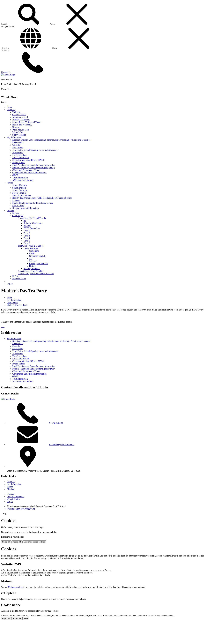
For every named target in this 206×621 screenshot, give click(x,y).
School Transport (19, 190)
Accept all (17, 542)
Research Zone (19, 278)
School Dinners (19, 188)
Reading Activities (32, 268)
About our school (20, 117)
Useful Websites (31, 248)
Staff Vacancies (19, 135)
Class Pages (17, 215)
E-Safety (16, 200)
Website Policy (13, 499)
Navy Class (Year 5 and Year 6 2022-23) (36, 273)
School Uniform (19, 185)
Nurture (15, 127)
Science (32, 261)
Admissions (17, 152)
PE (25, 220)
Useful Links (18, 205)
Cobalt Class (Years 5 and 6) (30, 271)
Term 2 (27, 233)
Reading (27, 225)
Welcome (16, 112)
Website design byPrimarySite (21, 509)
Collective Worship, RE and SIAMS (28, 160)
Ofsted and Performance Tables (26, 170)
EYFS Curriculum (32, 228)
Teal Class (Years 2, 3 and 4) (30, 246)
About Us (11, 109)
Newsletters (17, 147)
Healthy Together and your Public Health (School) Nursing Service (42, 198)
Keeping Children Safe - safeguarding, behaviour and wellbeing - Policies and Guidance (51, 140)
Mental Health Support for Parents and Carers (32, 203)
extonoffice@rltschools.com (61, 444)
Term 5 (27, 241)
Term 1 (27, 230)
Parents (10, 183)
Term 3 (27, 236)
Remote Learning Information (25, 208)
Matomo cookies (15, 587)
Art (30, 258)
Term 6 (27, 243)
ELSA (15, 276)
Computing (34, 251)
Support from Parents (21, 195)
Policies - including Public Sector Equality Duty (33, 167)
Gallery (15, 213)
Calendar (16, 145)
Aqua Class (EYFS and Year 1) (32, 218)
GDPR (15, 175)
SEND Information (20, 157)
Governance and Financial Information (29, 172)
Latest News (17, 142)
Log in (10, 283)
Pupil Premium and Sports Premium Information (33, 165)
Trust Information (20, 177)
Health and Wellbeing (22, 124)
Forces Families (19, 193)
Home (9, 107)
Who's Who (17, 132)
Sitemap (10, 494)
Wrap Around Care (20, 130)
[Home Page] (8, 74)
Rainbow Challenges (33, 223)
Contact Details (19, 114)
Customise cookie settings (34, 542)
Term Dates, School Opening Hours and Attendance (35, 150)
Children (10, 210)
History (32, 266)
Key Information (14, 137)
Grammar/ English (37, 256)
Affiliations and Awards (22, 180)
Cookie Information (15, 496)
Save (26, 618)
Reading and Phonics (38, 263)
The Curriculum (19, 155)
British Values (18, 162)
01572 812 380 (56, 423)
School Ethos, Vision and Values (26, 122)
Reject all (6, 542)
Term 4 (27, 238)
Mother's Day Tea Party (17, 305)
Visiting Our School (21, 119)
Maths (32, 253)
